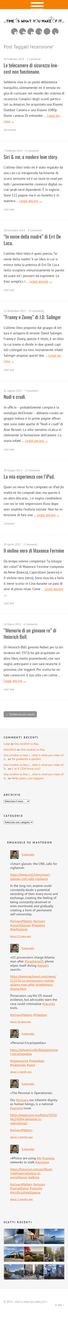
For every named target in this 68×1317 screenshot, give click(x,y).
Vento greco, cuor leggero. (28, 778)
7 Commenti (31, 390)
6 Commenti (31, 624)
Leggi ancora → (30, 200)
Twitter (55, 31)
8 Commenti (35, 230)
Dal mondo (10, 130)
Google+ (47, 31)
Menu (34, 4)
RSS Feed (22, 31)
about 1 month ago (21, 1071)
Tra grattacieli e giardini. (26, 759)
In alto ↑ (59, 1305)
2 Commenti (34, 59)
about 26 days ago (20, 1021)
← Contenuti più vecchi (20, 714)
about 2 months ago (21, 1137)
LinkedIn (30, 31)
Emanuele (28, 854)
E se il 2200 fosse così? (26, 768)
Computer (9, 523)
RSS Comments (14, 31)
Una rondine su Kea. (26, 743)
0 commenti (32, 150)
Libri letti (9, 209)
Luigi (7, 743)
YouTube (39, 31)
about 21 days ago (20, 936)
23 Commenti (32, 470)
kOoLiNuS (10, 749)
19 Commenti (36, 311)
